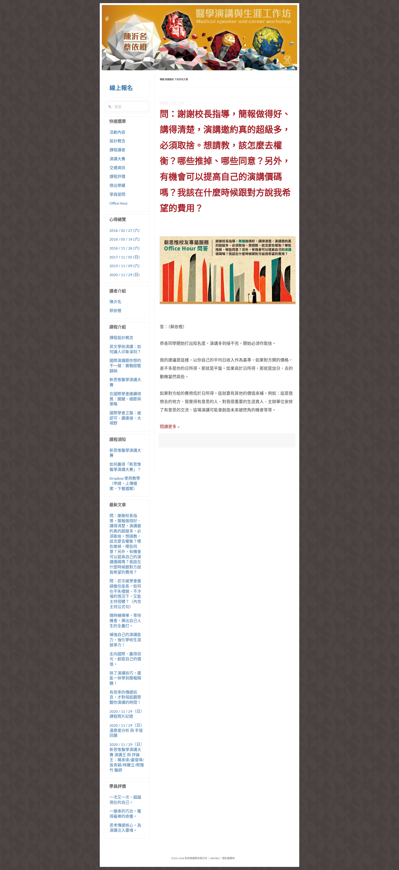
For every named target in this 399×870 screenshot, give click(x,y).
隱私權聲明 (228, 858)
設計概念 (117, 141)
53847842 (215, 858)
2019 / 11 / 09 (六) (125, 266)
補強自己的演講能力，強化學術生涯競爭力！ (125, 640)
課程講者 (117, 150)
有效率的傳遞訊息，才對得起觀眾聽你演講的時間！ (125, 698)
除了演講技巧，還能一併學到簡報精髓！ (125, 679)
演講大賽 (117, 159)
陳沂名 (115, 302)
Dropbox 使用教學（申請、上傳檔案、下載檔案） (125, 484)
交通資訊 (117, 168)
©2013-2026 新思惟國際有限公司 (189, 858)
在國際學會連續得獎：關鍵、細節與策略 (125, 399)
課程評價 (117, 177)
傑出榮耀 (117, 186)
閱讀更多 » (170, 427)
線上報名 (121, 88)
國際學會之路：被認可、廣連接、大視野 (125, 419)
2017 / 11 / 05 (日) (125, 258)
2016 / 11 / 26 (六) (125, 249)
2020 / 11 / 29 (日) (125, 275)
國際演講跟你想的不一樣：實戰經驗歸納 (125, 366)
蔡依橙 (115, 311)
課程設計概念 (121, 338)
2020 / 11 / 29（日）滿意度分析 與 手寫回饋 (127, 731)
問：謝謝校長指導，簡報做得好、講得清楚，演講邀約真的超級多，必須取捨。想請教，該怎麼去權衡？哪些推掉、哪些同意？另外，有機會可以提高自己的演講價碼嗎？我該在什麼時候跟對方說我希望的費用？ (225, 162)
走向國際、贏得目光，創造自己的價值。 (125, 659)
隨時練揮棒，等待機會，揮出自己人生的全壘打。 (125, 621)
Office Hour (119, 204)
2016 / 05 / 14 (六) (125, 240)
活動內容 (117, 133)
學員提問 (117, 195)
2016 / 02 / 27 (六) (125, 231)
